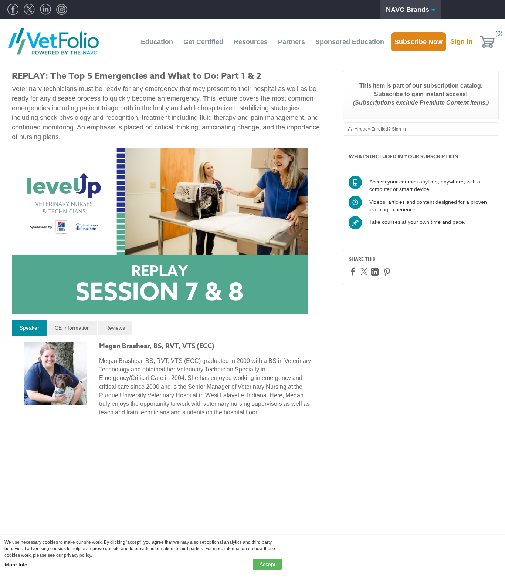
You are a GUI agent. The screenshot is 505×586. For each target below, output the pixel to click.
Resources (251, 42)
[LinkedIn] (375, 272)
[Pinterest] (388, 272)
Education (157, 42)
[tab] (29, 328)
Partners (291, 42)
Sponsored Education (349, 42)
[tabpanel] (168, 382)
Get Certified (203, 42)
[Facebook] (354, 271)
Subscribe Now (418, 42)
